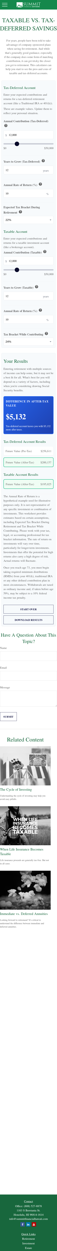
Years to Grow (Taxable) (20, 287)
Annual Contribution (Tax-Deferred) (25, 123)
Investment (28, 1243)
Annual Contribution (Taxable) (25, 252)
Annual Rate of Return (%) (22, 184)
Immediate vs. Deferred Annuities (24, 913)
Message (5, 687)
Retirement (28, 1238)
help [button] (6, 125)
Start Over (28, 609)
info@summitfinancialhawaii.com (28, 1219)
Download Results (28, 620)
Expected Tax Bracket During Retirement (21, 209)
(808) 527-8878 (33, 1206)
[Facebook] (22, 1224)
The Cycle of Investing (16, 789)
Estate (28, 1248)
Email (3, 667)
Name (3, 648)
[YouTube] (34, 1224)
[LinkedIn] (28, 1224)
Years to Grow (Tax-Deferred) (24, 161)
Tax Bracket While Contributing (25, 334)
